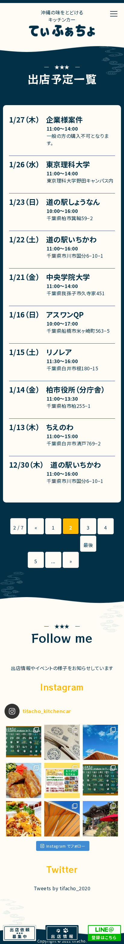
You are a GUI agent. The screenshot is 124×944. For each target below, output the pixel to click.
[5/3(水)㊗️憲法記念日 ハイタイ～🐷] (61, 818)
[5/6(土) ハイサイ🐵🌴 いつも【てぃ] (23, 818)
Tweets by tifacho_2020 (62, 888)
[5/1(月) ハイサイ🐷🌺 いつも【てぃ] (100, 818)
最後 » (88, 546)
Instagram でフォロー (65, 846)
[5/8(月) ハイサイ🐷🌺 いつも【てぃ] (100, 780)
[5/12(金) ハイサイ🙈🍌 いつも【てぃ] (61, 780)
